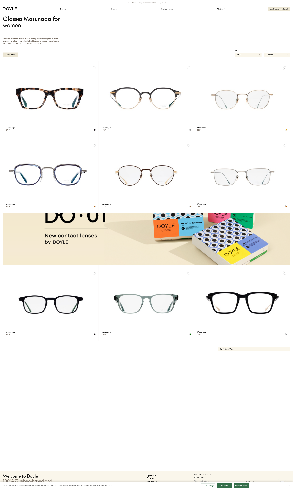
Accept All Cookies (241, 486)
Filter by (238, 51)
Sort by (266, 51)
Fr (165, 3)
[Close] (289, 486)
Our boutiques (131, 3)
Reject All (224, 486)
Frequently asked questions (147, 3)
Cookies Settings (208, 486)
